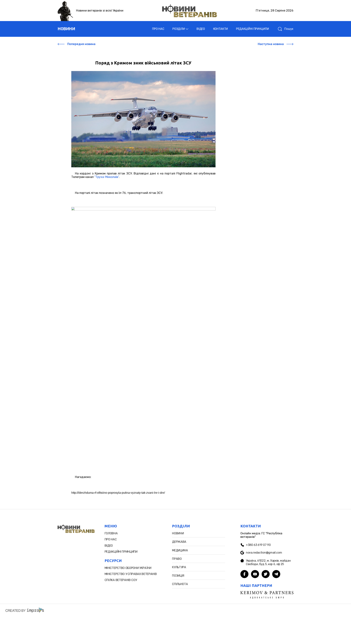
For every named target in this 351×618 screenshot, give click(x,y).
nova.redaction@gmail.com (264, 552)
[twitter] (266, 574)
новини (66, 28)
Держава (179, 541)
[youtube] (255, 574)
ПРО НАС (158, 29)
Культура (179, 567)
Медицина (180, 550)
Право (177, 559)
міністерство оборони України (128, 568)
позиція (178, 575)
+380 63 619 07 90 (258, 545)
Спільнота (180, 584)
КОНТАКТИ (220, 29)
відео (109, 545)
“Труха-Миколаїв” (106, 177)
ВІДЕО (201, 29)
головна (111, 533)
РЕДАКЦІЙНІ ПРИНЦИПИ (252, 29)
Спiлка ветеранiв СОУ (121, 580)
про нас (111, 539)
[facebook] (244, 574)
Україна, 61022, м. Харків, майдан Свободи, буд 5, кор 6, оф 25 (268, 562)
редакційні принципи (121, 551)
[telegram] (276, 574)
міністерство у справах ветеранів (131, 574)
